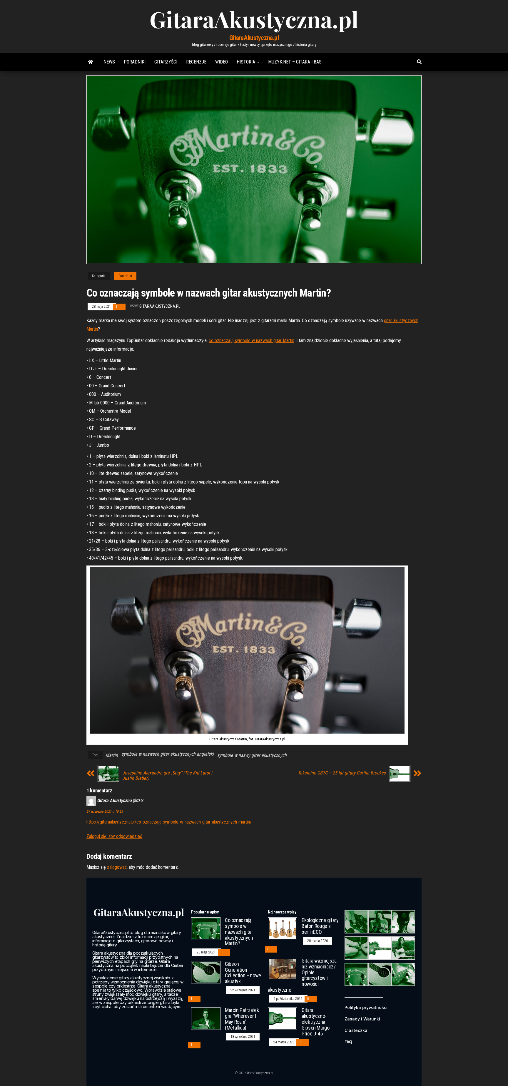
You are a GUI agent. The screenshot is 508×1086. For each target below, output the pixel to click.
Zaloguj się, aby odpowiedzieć (114, 836)
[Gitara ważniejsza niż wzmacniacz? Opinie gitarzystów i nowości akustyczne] (282, 968)
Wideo (221, 62)
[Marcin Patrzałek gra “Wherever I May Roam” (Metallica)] (205, 1018)
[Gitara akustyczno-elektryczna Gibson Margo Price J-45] (282, 1018)
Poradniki (135, 62)
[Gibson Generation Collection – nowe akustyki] (205, 972)
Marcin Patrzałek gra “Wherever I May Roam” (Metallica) (242, 1018)
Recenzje (196, 62)
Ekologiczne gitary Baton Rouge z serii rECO (320, 926)
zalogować (117, 867)
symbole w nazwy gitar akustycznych (252, 755)
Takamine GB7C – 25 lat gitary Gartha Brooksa (342, 773)
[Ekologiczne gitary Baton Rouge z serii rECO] (282, 928)
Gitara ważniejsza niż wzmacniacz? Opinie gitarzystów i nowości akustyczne (302, 975)
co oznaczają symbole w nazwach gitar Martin (251, 340)
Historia (246, 62)
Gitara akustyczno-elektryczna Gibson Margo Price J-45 (316, 1021)
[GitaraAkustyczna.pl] (90, 62)
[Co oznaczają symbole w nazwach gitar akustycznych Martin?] (205, 928)
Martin (112, 755)
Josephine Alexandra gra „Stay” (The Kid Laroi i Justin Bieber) (167, 775)
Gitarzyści (165, 62)
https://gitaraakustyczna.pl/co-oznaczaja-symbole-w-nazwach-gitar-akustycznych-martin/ (169, 822)
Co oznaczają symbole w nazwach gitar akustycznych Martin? (239, 931)
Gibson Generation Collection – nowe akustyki (243, 972)
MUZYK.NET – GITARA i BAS (295, 62)
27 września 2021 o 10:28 (104, 811)
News (109, 62)
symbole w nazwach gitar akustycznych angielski (167, 754)
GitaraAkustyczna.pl (254, 37)
